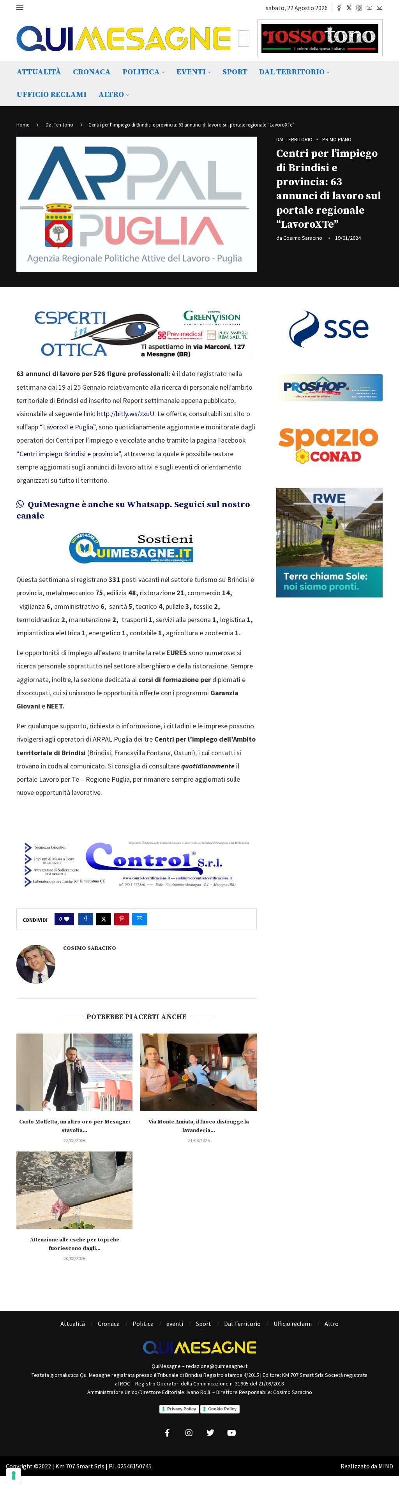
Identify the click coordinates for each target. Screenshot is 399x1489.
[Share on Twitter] (103, 919)
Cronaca (92, 72)
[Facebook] (339, 8)
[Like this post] (66, 919)
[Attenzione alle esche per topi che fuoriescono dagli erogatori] (74, 1190)
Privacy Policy (181, 1409)
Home (22, 124)
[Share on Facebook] (85, 919)
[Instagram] (359, 8)
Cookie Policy (222, 1409)
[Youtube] (369, 8)
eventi (191, 72)
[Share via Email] (139, 919)
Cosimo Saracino (302, 237)
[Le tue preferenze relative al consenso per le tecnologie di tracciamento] (13, 1475)
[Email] (379, 8)
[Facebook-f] (167, 1433)
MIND (385, 1466)
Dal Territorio (292, 72)
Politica (141, 72)
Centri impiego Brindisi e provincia (68, 453)
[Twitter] (349, 8)
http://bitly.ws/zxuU (125, 413)
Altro (111, 95)
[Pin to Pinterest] (121, 919)
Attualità (38, 72)
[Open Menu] (19, 7)
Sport (234, 72)
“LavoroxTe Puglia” (66, 426)
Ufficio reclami (51, 95)
